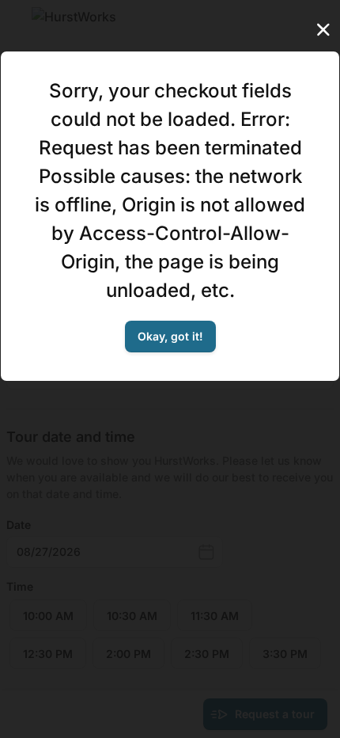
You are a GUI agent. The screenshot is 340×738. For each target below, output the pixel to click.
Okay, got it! (170, 336)
